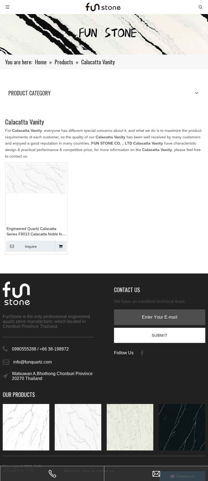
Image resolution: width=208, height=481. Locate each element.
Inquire (31, 246)
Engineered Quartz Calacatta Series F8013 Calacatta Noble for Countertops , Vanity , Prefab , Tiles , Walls (35, 231)
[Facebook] (142, 353)
